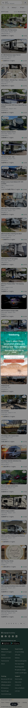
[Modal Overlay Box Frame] (14, 354)
